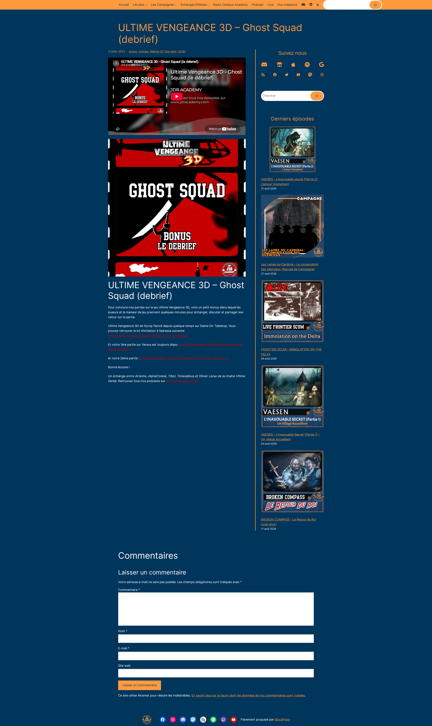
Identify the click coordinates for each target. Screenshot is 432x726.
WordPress (282, 719)
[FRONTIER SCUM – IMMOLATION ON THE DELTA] (292, 312)
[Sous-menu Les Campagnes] (176, 5)
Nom (122, 631)
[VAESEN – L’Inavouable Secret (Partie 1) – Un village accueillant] (292, 397)
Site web (124, 665)
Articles (143, 51)
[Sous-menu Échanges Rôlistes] (208, 5)
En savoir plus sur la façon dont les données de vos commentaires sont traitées (248, 695)
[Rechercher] (375, 5)
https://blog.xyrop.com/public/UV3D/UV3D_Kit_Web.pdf (147, 335)
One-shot (170, 51)
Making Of (156, 51)
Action (133, 51)
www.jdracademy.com (181, 381)
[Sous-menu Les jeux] (146, 5)
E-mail (123, 648)
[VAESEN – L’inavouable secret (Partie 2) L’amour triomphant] (292, 150)
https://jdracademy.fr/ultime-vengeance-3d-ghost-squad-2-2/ (183, 358)
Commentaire (129, 590)
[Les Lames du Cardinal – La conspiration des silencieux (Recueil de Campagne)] (292, 227)
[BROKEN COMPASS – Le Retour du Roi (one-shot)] (292, 482)
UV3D (181, 51)
